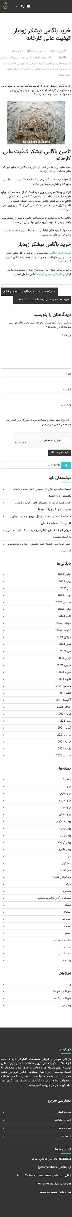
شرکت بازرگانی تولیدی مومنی (54, 898)
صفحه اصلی (64, 1112)
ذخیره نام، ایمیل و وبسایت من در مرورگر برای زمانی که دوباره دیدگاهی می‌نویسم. (38, 422)
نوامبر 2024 (64, 609)
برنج (68, 786)
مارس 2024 (64, 665)
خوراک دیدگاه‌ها (62, 998)
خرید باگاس (27, 63)
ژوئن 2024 (65, 644)
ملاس (67, 947)
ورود (68, 984)
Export (67, 779)
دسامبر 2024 (63, 602)
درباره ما (66, 1136)
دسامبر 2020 (63, 756)
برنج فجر (66, 807)
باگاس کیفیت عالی (23, 57)
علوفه (60, 57)
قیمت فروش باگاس (60, 253)
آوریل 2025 (64, 595)
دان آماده (65, 870)
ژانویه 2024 (64, 679)
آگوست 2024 (63, 630)
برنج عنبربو (65, 800)
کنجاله (67, 912)
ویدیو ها (66, 960)
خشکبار (66, 863)
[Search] (66, 465)
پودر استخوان (63, 821)
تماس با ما (65, 1128)
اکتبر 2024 (65, 616)
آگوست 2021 (63, 700)
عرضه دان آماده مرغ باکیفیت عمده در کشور (29, 291)
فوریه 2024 (64, 672)
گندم (68, 933)
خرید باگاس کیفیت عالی (24, 69)
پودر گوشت (64, 842)
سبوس (67, 891)
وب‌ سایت (65, 405)
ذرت (68, 884)
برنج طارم (65, 793)
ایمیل (67, 389)
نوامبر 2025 (64, 575)
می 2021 (65, 721)
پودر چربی (65, 835)
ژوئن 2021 (65, 714)
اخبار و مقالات (63, 1120)
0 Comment (37, 51)
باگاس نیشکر (8, 57)
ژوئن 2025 (65, 581)
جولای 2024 (64, 637)
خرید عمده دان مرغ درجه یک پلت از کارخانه (42, 299)
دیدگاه (66, 335)
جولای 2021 (64, 707)
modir (18, 51)
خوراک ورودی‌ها (62, 991)
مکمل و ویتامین (62, 940)
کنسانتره (66, 919)
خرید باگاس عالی (63, 69)
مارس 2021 (64, 735)
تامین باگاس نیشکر (43, 63)
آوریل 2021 (64, 728)
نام (68, 374)
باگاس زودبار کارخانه (42, 57)
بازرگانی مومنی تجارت (49, 274)
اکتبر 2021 (65, 693)
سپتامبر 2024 (63, 623)
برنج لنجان (65, 814)
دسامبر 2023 (63, 686)
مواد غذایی (64, 954)
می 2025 (65, 588)
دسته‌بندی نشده (62, 877)
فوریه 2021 (64, 742)
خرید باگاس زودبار (12, 63)
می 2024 (65, 651)
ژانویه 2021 (64, 749)
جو (69, 856)
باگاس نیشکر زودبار (62, 63)
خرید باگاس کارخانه (45, 69)
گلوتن (67, 926)
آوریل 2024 (64, 658)
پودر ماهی (65, 849)
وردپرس (66, 1005)
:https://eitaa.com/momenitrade (38, 1175)
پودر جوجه (65, 828)
